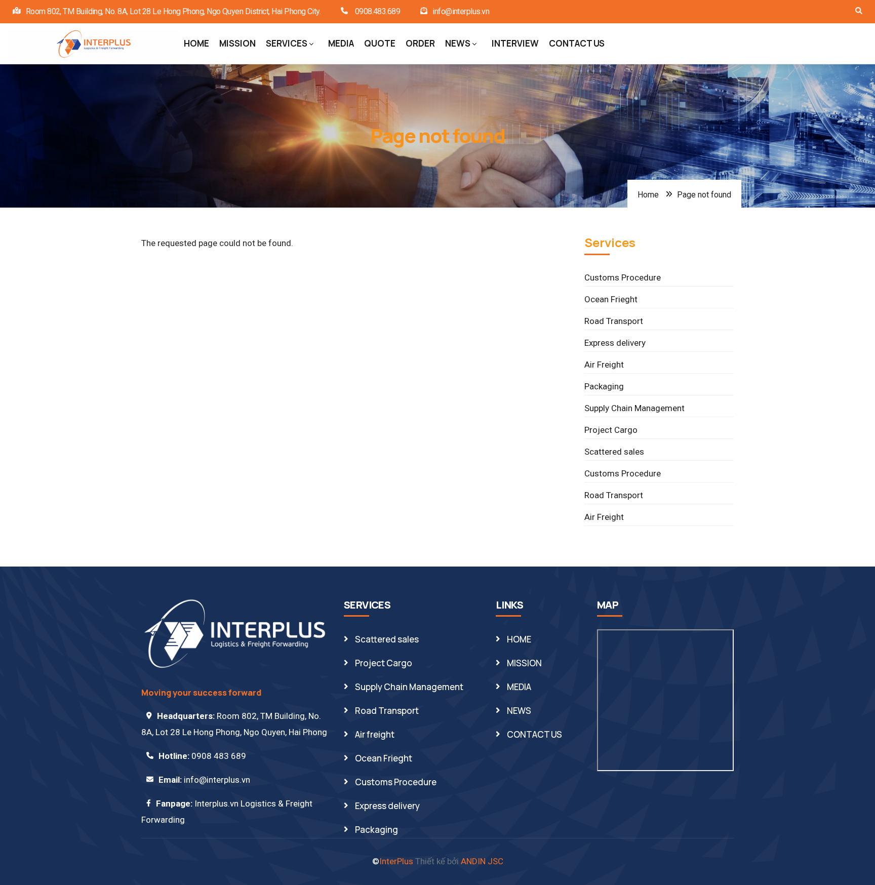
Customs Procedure (622, 277)
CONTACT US (577, 43)
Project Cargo (611, 430)
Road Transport (613, 321)
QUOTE (379, 43)
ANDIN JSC (482, 861)
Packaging (604, 386)
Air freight (374, 734)
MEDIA (341, 43)
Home (648, 194)
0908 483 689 (218, 756)
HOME (196, 43)
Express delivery (615, 343)
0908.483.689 (376, 11)
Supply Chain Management (634, 408)
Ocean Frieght (611, 299)
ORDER (420, 43)
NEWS (457, 43)
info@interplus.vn (460, 11)
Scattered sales (614, 452)
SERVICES (286, 43)
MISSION (237, 43)
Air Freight (604, 364)
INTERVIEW (515, 43)
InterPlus (396, 861)
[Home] (94, 44)
